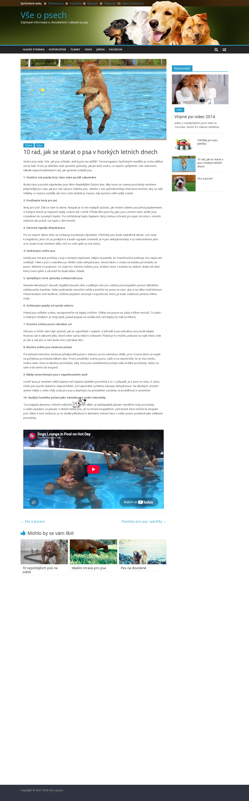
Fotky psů (110, 3)
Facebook (115, 49)
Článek (28, 145)
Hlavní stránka (33, 49)
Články (75, 49)
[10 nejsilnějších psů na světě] (44, 542)
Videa (88, 49)
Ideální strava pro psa (89, 568)
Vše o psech (44, 14)
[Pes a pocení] (184, 177)
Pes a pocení (32, 521)
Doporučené (57, 49)
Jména (100, 49)
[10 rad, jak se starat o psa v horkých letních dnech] (184, 157)
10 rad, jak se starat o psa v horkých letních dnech (210, 163)
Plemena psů (56, 3)
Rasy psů (92, 3)
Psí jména (75, 3)
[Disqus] (93, 629)
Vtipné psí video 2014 (195, 116)
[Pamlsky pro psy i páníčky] (184, 138)
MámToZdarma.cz (133, 3)
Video (39, 145)
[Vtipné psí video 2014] (200, 76)
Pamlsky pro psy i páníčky (144, 521)
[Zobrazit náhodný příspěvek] (224, 49)
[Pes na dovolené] (142, 542)
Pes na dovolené (133, 568)
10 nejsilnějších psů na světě (40, 570)
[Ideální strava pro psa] (93, 542)
